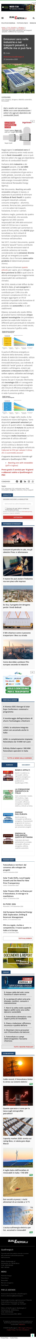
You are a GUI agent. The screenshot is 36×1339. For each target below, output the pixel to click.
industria (19, 490)
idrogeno (13, 490)
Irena (25, 490)
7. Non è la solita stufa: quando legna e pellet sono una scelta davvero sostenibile (17, 1010)
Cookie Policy (11, 1330)
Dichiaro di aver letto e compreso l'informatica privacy (17, 509)
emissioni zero (20, 488)
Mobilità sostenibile (8, 29)
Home (3, 27)
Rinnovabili (20, 29)
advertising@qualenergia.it (14, 1296)
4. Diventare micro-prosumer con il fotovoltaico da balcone (16, 1031)
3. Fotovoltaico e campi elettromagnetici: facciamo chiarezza (15, 1038)
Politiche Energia (8, 23)
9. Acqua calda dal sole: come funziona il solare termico (16, 993)
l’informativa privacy (26, 511)
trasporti (30, 490)
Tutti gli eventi (25, 938)
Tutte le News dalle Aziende (19, 758)
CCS (3, 488)
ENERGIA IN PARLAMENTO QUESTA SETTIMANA (24, 835)
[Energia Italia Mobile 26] (18, 683)
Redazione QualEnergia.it (14, 57)
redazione (22, 1324)
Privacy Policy (4, 1338)
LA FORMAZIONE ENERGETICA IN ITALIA (22, 791)
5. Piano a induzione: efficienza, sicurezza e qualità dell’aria (17, 1024)
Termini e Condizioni (22, 1330)
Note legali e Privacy (25, 1328)
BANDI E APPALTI (22, 770)
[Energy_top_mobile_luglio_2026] (18, 7)
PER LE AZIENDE (8, 1290)
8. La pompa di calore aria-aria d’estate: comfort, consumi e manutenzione (17, 1001)
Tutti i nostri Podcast (23, 1047)
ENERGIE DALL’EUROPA (21, 813)
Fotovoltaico (22, 23)
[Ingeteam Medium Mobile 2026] (18, 133)
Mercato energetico (7, 1283)
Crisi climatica (12, 27)
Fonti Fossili (4, 1285)
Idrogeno (21, 27)
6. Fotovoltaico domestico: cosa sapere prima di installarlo (17, 1017)
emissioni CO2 (9, 488)
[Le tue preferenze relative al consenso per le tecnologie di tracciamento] (32, 1335)
